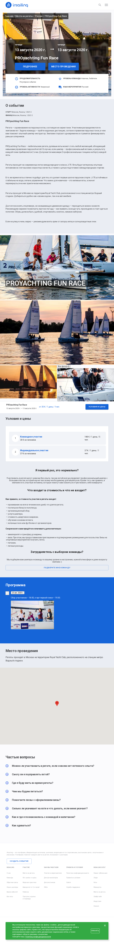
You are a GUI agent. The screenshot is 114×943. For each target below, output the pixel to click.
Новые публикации (100, 873)
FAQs (46, 887)
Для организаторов (51, 878)
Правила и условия (73, 878)
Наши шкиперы (12, 887)
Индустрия (97, 901)
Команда (10, 878)
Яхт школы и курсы (29, 878)
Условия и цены (97, 407)
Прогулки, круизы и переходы (29, 898)
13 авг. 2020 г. (17, 593)
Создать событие (19, 861)
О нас (9, 873)
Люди (96, 878)
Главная (9, 16)
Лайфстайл (98, 896)
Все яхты (10, 896)
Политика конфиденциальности (77, 873)
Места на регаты (24, 16)
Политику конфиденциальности (38, 937)
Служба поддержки (73, 887)
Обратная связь (12, 882)
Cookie (68, 882)
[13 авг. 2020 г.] (7, 593)
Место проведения (63, 66)
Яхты (95, 882)
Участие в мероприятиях (53, 873)
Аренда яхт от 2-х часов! (31, 887)
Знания (96, 906)
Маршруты (97, 887)
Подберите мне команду (57, 568)
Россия (39, 16)
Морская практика (29, 882)
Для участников (49, 882)
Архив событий (12, 892)
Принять (95, 931)
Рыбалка (26, 892)
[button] (57, 407)
